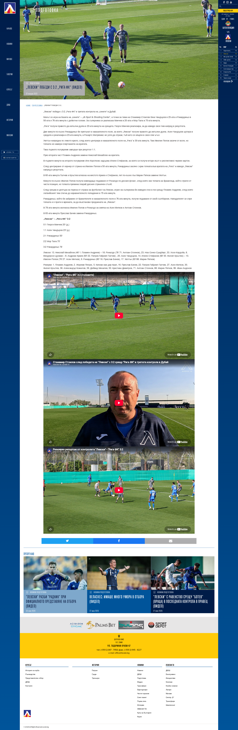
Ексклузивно (170, 674)
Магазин (10, 135)
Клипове (169, 682)
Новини (9, 43)
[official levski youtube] (231, 2)
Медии (140, 682)
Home (28, 105)
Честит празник (143, 693)
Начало (9, 28)
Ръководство (30, 674)
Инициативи (170, 678)
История (10, 120)
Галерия (10, 74)
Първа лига (141, 701)
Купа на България (144, 713)
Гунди (94, 674)
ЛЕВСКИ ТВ (142, 709)
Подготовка (37, 105)
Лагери (168, 689)
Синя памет (142, 697)
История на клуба (32, 670)
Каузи (139, 716)
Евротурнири (142, 689)
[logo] (10, 8)
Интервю (140, 705)
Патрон (95, 670)
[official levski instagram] (227, 2)
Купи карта (11, 158)
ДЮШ (8, 104)
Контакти (28, 686)
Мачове (9, 59)
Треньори (95, 678)
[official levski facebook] (224, 2)
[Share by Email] (171, 541)
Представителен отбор (34, 678)
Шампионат (170, 705)
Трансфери (141, 686)
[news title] (55, 573)
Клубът (9, 89)
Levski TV (10, 152)
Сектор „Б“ (170, 697)
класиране (227, 81)
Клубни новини (172, 686)
